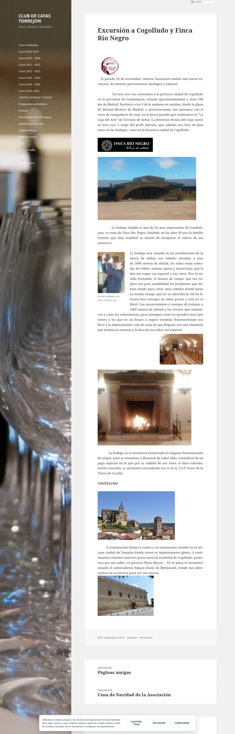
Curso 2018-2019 (29, 51)
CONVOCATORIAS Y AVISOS (35, 97)
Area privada (27, 150)
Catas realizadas (28, 45)
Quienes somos (28, 137)
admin (133, 637)
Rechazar (159, 723)
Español (198, 2)
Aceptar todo (136, 723)
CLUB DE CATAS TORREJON (35, 18)
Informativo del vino (31, 123)
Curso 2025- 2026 (29, 91)
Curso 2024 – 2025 (29, 84)
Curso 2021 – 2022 (29, 64)
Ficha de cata (27, 163)
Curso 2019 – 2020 (29, 58)
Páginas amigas (28, 130)
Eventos (23, 110)
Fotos (22, 156)
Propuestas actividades (33, 104)
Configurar (182, 723)
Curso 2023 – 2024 (29, 78)
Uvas (21, 143)
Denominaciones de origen (35, 117)
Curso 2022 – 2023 (29, 71)
